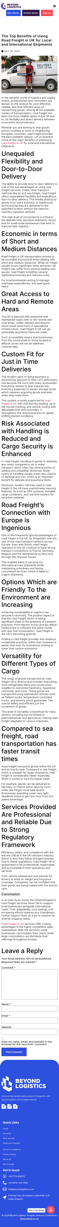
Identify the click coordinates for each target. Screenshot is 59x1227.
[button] (54, 6)
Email (5, 1015)
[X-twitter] (15, 1106)
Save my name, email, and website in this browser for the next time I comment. (26, 1043)
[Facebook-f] (3, 1106)
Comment (8, 967)
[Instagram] (9, 1106)
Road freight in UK (12, 923)
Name (6, 1004)
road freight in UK (12, 143)
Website (6, 1027)
